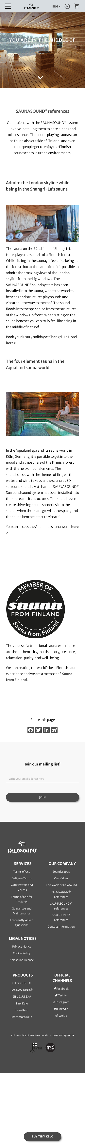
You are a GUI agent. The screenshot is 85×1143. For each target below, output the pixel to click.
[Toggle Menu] (8, 6)
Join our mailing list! (42, 764)
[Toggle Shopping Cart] (76, 7)
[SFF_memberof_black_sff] (35, 581)
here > (11, 343)
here (75, 527)
